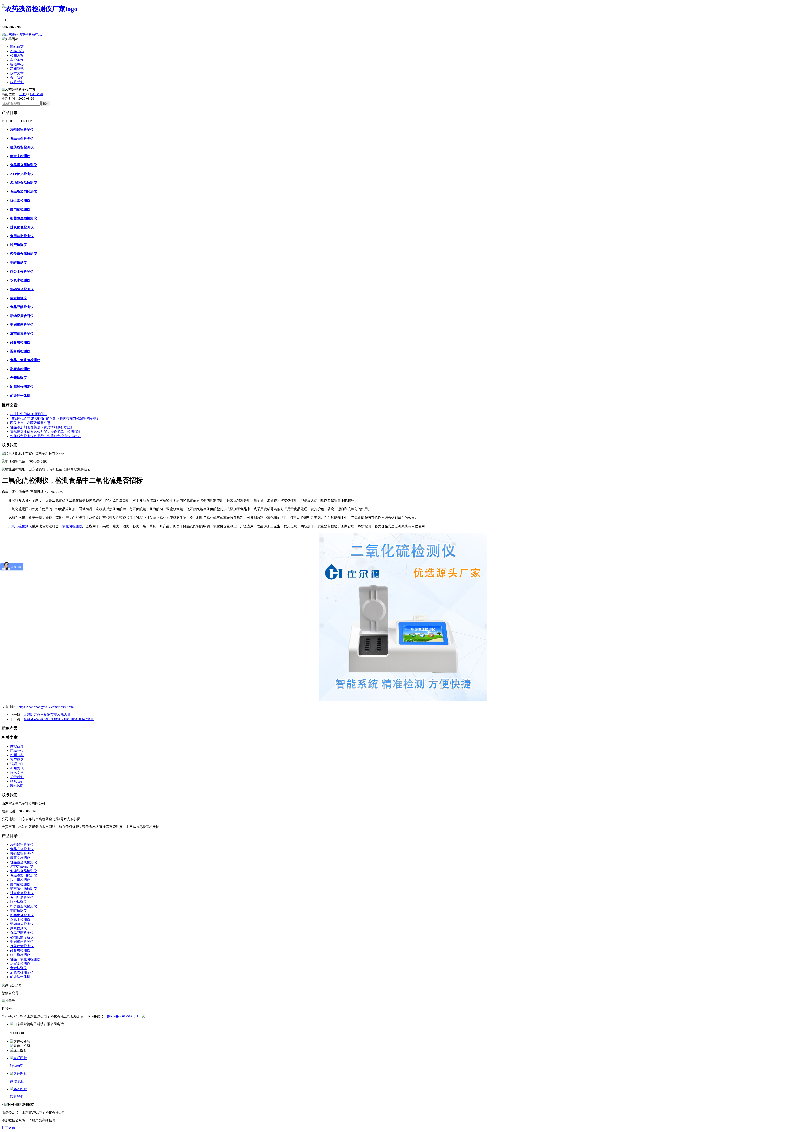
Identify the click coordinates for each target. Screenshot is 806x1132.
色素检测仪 (18, 968)
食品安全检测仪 (22, 849)
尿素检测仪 (18, 928)
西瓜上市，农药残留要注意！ (32, 423)
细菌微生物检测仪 (23, 888)
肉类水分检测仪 (22, 915)
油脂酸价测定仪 (22, 972)
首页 (22, 94)
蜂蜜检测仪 (18, 902)
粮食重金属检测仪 (23, 906)
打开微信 (8, 1128)
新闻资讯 (17, 69)
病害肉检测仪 (20, 858)
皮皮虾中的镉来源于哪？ (28, 414)
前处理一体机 (20, 977)
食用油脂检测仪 (22, 897)
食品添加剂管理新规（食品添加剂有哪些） (42, 427)
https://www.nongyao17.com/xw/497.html (46, 707)
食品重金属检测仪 (23, 862)
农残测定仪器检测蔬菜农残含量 (47, 714)
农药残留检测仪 (22, 844)
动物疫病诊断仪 (22, 937)
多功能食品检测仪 (23, 871)
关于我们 (17, 77)
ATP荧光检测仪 (21, 866)
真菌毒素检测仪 (22, 946)
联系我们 (17, 82)
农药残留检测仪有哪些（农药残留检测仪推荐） (45, 436)
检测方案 (17, 55)
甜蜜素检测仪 (20, 963)
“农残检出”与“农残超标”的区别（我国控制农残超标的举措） (55, 418)
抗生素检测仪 (20, 880)
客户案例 (17, 60)
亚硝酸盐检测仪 (22, 924)
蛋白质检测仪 (20, 955)
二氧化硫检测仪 (20, 526)
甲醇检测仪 (18, 910)
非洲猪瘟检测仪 (22, 941)
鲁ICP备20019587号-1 (122, 1016)
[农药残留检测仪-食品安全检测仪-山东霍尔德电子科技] (39, 9)
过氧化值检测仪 (22, 893)
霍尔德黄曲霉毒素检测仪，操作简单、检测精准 (45, 431)
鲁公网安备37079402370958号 (180, 1016)
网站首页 (17, 46)
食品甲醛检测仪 (22, 933)
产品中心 (17, 51)
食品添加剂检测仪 (23, 875)
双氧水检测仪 (20, 919)
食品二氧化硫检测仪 (25, 959)
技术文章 (17, 73)
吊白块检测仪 (20, 950)
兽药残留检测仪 (22, 853)
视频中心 (17, 64)
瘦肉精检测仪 (20, 884)
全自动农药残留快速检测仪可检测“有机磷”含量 (59, 719)
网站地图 (17, 786)
